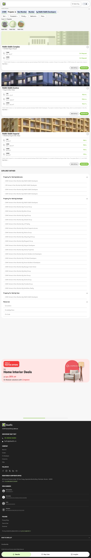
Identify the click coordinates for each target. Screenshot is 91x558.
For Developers (5, 456)
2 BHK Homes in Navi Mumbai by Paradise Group (19, 284)
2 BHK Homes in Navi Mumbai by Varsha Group (18, 279)
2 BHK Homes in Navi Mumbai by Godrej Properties (19, 249)
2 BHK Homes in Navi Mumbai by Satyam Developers (20, 245)
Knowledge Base (9, 310)
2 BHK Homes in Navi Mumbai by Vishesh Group (18, 219)
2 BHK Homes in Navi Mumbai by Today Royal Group (20, 237)
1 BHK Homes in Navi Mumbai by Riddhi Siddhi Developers (21, 194)
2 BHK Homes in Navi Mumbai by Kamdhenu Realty (19, 288)
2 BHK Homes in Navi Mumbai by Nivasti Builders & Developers (22, 262)
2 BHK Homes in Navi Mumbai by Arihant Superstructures (21, 228)
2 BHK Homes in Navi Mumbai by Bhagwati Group (19, 241)
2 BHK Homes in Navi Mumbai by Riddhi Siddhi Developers (21, 181)
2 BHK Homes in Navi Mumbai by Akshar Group (18, 232)
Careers (4, 452)
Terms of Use (5, 523)
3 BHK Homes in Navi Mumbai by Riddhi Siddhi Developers (21, 189)
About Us (4, 449)
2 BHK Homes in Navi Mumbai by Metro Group (18, 211)
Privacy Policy (5, 520)
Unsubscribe (4, 544)
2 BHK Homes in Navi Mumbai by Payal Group (18, 215)
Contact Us (4, 459)
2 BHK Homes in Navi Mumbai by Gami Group (17, 275)
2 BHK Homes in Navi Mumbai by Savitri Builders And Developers (23, 254)
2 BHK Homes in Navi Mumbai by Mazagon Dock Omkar (20, 267)
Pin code (7, 314)
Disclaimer (4, 526)
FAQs (3, 462)
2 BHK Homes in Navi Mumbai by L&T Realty (17, 224)
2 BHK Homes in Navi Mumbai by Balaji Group (18, 271)
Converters (8, 305)
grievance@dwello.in (26, 531)
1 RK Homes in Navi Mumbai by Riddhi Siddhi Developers (21, 185)
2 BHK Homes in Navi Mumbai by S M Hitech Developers (20, 258)
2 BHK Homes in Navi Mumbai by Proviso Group (18, 207)
